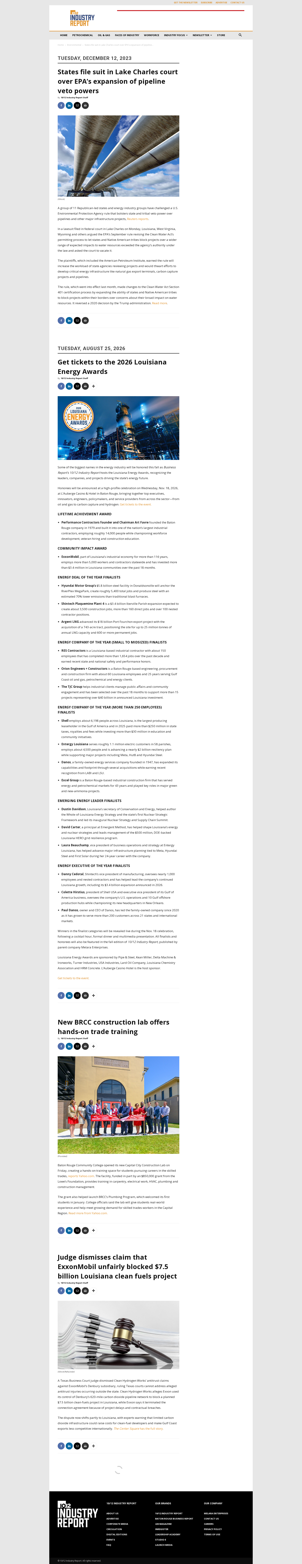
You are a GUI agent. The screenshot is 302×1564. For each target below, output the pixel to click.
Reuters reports (137, 219)
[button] (240, 35)
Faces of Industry (127, 35)
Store (221, 35)
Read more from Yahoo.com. (88, 1213)
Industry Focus (174, 35)
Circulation (114, 1529)
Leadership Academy (167, 1534)
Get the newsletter (185, 2)
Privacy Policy (213, 1529)
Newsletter (201, 35)
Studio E (160, 1539)
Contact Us (237, 2)
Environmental (74, 44)
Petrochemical (82, 35)
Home (63, 35)
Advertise (221, 2)
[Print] (85, 105)
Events (110, 1539)
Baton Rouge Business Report (174, 1518)
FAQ (108, 1544)
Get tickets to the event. (136, 504)
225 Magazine (163, 1523)
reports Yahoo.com (81, 1176)
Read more (159, 303)
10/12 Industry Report (169, 1513)
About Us (112, 1513)
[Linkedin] (69, 105)
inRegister (161, 1529)
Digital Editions (116, 1534)
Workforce (151, 35)
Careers (209, 1523)
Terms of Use (212, 1534)
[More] (93, 386)
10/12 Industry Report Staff (74, 97)
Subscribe (206, 2)
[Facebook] (61, 105)
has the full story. (139, 1429)
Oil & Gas (104, 35)
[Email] (77, 105)
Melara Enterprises (216, 1513)
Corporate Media (117, 1523)
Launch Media (163, 1544)
